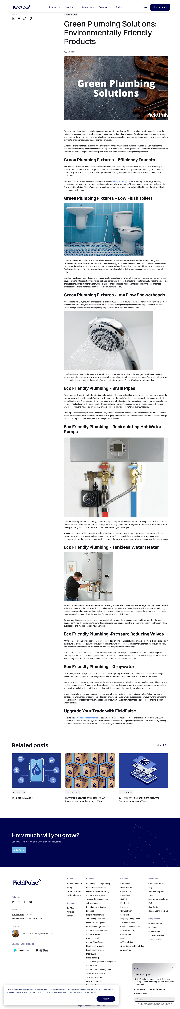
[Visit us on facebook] (24, 901)
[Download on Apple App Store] (42, 950)
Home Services (126, 887)
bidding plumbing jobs (121, 181)
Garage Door (126, 911)
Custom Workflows (94, 942)
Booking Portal (92, 938)
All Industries (125, 950)
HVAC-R (123, 899)
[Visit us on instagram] (19, 901)
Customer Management (96, 895)
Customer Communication (97, 930)
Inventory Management (96, 922)
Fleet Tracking (92, 958)
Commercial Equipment (130, 926)
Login (144, 7)
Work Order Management (97, 899)
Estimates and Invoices (96, 887)
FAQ (150, 903)
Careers (70, 916)
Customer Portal (93, 934)
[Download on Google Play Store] (21, 950)
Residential (125, 883)
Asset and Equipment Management (101, 961)
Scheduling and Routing (96, 907)
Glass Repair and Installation (132, 946)
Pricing (119, 7)
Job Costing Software (95, 918)
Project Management (95, 915)
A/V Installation (126, 942)
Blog (150, 887)
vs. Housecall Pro (155, 939)
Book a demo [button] (160, 7)
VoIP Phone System (94, 977)
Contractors (125, 934)
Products (53, 7)
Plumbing (124, 907)
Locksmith (124, 915)
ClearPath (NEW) (73, 891)
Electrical (124, 903)
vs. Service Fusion (156, 935)
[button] (90, 7)
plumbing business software (86, 718)
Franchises (125, 895)
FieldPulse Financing (95, 950)
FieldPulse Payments (95, 946)
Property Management (130, 918)
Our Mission (71, 908)
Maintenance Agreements (97, 926)
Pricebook (90, 911)
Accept (106, 999)
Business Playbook (156, 891)
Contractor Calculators (158, 899)
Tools (150, 895)
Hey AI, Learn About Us (158, 911)
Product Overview (74, 883)
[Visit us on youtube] (30, 901)
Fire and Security (127, 930)
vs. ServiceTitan (155, 923)
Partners (70, 912)
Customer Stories (156, 883)
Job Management (93, 903)
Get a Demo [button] (18, 850)
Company (104, 7)
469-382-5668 (18, 918)
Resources (86, 7)
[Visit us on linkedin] (13, 901)
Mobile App (91, 954)
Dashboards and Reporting (97, 891)
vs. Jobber (152, 927)
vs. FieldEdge (154, 931)
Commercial (125, 891)
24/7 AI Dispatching (94, 981)
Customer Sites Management (98, 969)
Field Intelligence (73, 895)
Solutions (70, 7)
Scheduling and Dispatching (98, 883)
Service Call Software (95, 973)
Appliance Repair (127, 922)
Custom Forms (92, 965)
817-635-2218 (18, 914)
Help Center (153, 907)
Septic (123, 938)
